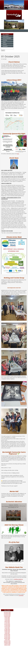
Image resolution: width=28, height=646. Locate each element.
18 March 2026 (7, 642)
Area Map (5, 40)
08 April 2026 (7, 638)
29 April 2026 (7, 634)
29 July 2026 (7, 617)
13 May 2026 (7, 631)
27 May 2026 (7, 629)
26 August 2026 (7, 612)
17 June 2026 (7, 625)
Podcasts (5, 44)
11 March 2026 (7, 643)
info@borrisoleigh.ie (18, 579)
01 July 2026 (7, 622)
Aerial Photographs (7, 38)
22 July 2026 (7, 618)
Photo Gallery (6, 36)
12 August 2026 (7, 614)
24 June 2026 (7, 624)
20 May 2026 (7, 630)
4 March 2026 (7, 644)
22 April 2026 (7, 635)
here (18, 153)
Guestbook (5, 46)
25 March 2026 (7, 641)
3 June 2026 (7, 627)
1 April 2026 (7, 639)
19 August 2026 (7, 613)
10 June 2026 (7, 626)
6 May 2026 (7, 633)
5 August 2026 (7, 616)
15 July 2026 (7, 620)
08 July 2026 (7, 621)
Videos (4, 42)
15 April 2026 (7, 637)
